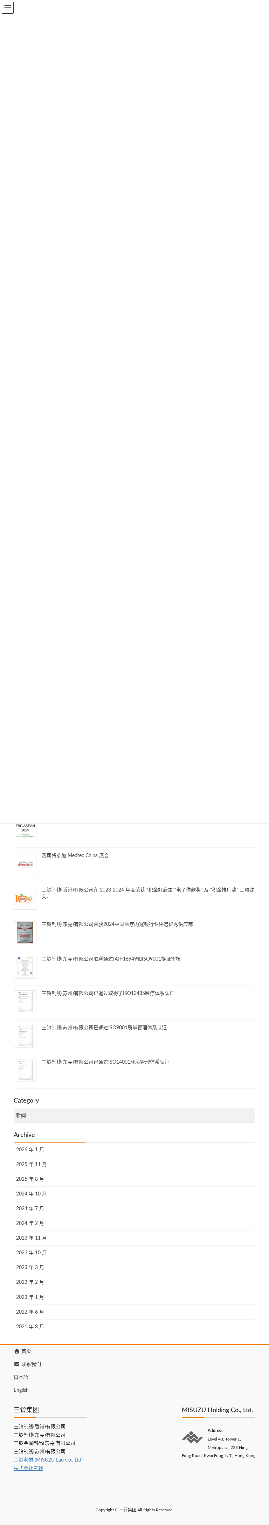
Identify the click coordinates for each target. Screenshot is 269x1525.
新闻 (21, 1115)
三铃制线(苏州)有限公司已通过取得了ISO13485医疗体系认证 (108, 993)
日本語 (21, 1377)
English (21, 1390)
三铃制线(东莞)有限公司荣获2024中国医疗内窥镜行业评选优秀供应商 (117, 924)
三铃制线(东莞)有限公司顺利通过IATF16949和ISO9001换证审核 (111, 959)
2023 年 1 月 (30, 1297)
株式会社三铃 (28, 1468)
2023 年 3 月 (30, 1267)
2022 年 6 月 (30, 1312)
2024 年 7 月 (30, 1208)
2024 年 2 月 (30, 1223)
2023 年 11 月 (31, 1238)
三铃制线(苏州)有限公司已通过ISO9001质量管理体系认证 (104, 1027)
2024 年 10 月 (31, 1194)
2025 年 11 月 (31, 1164)
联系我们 (30, 1364)
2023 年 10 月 (31, 1252)
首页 (25, 1351)
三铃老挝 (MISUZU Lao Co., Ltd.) (49, 1460)
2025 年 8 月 (30, 1179)
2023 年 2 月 (30, 1282)
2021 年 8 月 (30, 1326)
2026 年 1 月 (30, 1149)
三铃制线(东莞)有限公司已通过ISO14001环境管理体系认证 (106, 1062)
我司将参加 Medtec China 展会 (75, 855)
